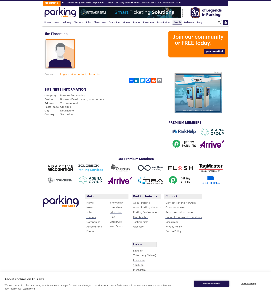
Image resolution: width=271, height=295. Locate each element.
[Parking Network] (60, 11)
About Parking (141, 203)
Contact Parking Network (180, 203)
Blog (199, 22)
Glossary (138, 226)
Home (47, 22)
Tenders (78, 22)
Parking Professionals (146, 212)
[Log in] (225, 22)
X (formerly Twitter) (144, 255)
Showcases (100, 22)
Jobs (88, 22)
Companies (93, 222)
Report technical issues (179, 212)
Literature (148, 22)
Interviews (116, 207)
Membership (140, 217)
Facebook (139, 260)
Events (136, 22)
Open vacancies (175, 207)
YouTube (138, 265)
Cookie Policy (173, 231)
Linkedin (138, 250)
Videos (126, 22)
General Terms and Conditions (183, 217)
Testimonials (140, 222)
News (56, 22)
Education (114, 22)
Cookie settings (248, 283)
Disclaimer (171, 222)
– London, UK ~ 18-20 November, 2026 (139, 3)
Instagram (139, 270)
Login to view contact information (80, 74)
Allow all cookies (211, 283)
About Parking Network (147, 207)
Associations (163, 22)
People (177, 22)
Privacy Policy (173, 226)
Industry (67, 22)
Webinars (189, 22)
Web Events (117, 226)
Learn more (29, 288)
